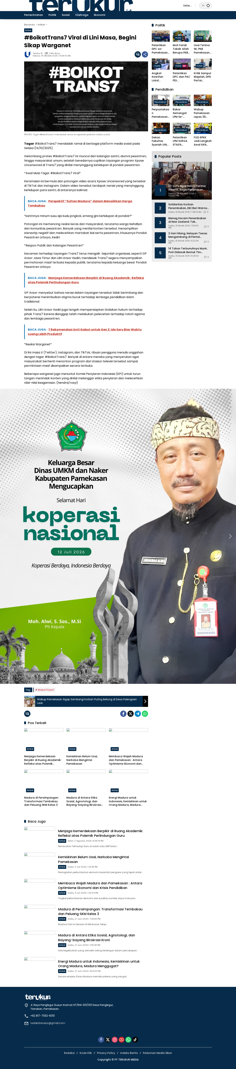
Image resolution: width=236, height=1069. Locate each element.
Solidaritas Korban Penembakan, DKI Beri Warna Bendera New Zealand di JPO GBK (187, 206)
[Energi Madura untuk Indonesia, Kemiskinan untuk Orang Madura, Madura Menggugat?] (128, 781)
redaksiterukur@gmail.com (47, 1023)
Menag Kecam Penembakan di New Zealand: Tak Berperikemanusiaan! (187, 220)
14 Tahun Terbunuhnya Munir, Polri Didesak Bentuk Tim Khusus (187, 250)
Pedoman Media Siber (157, 1053)
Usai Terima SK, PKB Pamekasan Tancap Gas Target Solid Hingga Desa (202, 49)
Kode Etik (86, 1053)
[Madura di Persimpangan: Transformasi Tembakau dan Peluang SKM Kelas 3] (43, 781)
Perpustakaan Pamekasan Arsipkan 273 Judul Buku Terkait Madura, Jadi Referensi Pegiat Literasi (160, 113)
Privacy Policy (106, 1053)
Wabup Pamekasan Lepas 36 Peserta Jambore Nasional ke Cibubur (202, 113)
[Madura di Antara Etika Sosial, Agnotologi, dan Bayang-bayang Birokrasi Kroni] (86, 781)
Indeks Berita (129, 1053)
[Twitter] (130, 714)
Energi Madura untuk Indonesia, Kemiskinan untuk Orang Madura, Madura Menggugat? (128, 801)
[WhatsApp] (145, 714)
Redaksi (69, 1053)
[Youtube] (121, 1040)
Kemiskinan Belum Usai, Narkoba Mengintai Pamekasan (82, 760)
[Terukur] (100, 5)
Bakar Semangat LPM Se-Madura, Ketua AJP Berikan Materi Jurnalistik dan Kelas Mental (180, 113)
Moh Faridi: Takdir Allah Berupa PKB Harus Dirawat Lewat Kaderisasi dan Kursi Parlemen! (181, 49)
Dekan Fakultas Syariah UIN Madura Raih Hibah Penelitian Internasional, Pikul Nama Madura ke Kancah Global (161, 141)
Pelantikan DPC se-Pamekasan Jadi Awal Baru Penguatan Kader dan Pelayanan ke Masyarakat (161, 49)
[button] (208, 5)
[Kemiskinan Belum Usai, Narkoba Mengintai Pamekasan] (86, 740)
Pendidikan (160, 102)
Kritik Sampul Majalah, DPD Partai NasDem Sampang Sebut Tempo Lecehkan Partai (203, 77)
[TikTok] (135, 1040)
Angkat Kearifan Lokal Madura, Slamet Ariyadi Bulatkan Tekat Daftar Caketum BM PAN (160, 77)
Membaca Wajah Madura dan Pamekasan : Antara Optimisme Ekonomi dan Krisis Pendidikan (126, 760)
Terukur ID (38, 53)
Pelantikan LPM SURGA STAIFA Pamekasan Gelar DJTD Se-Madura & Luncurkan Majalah (182, 141)
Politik (157, 38)
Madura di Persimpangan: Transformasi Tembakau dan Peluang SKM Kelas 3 (41, 801)
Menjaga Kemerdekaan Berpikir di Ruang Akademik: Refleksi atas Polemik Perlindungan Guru (43, 760)
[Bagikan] (145, 54)
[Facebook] (123, 714)
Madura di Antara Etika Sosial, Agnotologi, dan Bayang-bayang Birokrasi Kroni (83, 801)
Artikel (28, 30)
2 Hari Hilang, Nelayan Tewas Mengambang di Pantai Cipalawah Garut (187, 235)
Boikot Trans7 (46, 690)
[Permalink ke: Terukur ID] (28, 54)
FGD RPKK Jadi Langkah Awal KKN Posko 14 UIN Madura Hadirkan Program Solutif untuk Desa (203, 141)
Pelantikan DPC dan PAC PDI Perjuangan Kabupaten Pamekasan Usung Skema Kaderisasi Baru (181, 77)
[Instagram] (115, 1040)
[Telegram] (138, 714)
